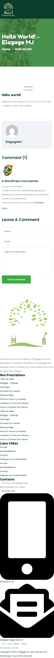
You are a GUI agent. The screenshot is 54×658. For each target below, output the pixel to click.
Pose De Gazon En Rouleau (13, 399)
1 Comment (28, 90)
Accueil (3, 447)
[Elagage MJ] (8, 9)
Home (6, 49)
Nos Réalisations (8, 451)
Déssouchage (6, 395)
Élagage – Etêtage (9, 383)
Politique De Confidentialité (13, 459)
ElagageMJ (28, 87)
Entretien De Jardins (10, 391)
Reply (4, 208)
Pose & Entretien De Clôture (14, 407)
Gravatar (39, 202)
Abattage (5, 387)
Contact (4, 455)
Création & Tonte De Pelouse (14, 403)
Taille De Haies (7, 379)
